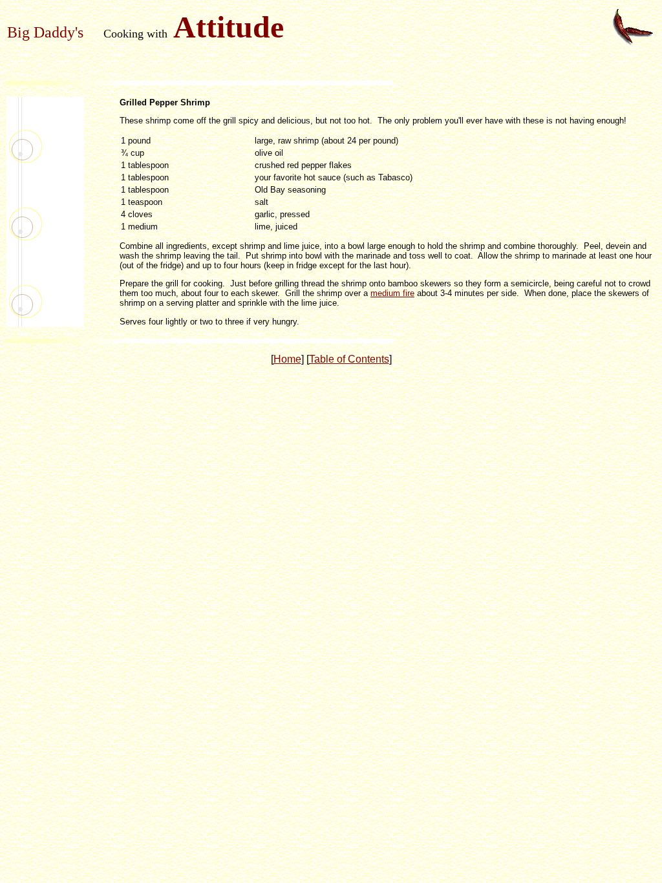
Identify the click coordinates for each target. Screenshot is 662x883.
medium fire (392, 293)
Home (287, 359)
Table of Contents (349, 359)
